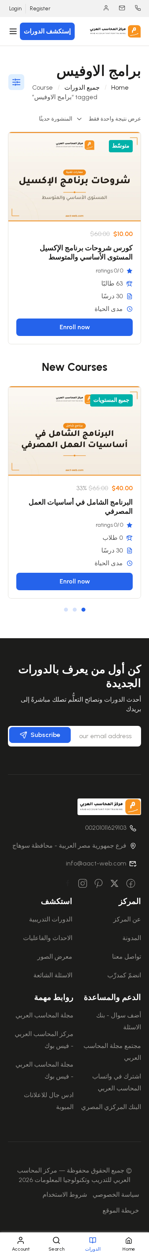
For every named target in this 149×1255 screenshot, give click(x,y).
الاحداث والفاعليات (47, 938)
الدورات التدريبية (50, 919)
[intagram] (82, 884)
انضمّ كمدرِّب (124, 975)
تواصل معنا (126, 956)
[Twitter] (114, 884)
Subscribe (45, 735)
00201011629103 (134, 8)
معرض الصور (54, 956)
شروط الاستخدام (65, 1194)
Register (40, 9)
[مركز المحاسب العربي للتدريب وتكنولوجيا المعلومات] (114, 31)
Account (102, 8)
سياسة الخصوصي (116, 1194)
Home (120, 87)
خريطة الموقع (121, 1210)
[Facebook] (130, 884)
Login (15, 9)
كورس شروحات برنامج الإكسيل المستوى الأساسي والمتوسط (86, 252)
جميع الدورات (82, 87)
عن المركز (127, 919)
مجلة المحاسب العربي (44, 1015)
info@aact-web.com (96, 863)
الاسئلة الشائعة (52, 975)
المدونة (131, 938)
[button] (83, 610)
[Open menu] (14, 31)
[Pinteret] (99, 884)
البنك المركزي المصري (111, 1107)
